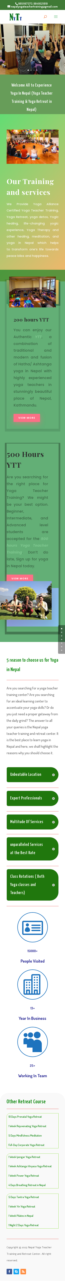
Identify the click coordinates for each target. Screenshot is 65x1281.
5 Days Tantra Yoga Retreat (23, 1197)
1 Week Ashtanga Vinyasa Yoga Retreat (30, 1166)
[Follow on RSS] (23, 1271)
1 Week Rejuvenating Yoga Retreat (27, 1126)
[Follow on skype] (16, 1271)
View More (26, 418)
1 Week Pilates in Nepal (20, 1215)
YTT (38, 336)
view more (19, 578)
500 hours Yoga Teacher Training (27, 545)
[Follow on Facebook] (9, 1271)
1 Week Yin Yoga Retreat (21, 1206)
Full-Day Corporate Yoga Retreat (26, 1145)
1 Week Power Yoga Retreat (23, 1175)
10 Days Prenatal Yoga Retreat (25, 1116)
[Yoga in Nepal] (33, 162)
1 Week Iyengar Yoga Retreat (24, 1157)
